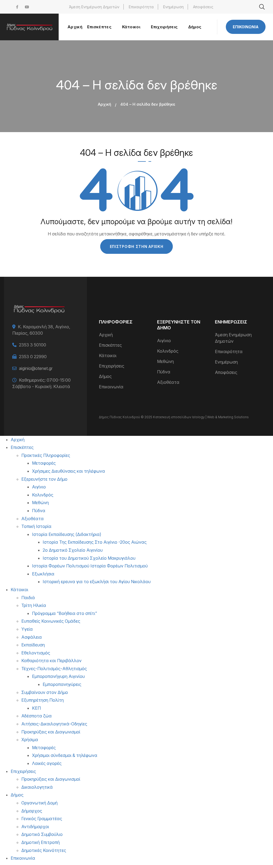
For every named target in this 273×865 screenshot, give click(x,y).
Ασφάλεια (31, 637)
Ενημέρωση (173, 7)
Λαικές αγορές (47, 763)
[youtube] (27, 7)
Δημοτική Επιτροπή (40, 842)
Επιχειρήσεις (111, 366)
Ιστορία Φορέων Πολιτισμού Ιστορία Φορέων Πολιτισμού (90, 565)
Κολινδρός (167, 351)
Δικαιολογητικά (37, 787)
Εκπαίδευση (33, 644)
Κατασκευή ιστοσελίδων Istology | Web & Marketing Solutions (201, 417)
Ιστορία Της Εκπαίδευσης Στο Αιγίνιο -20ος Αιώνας (95, 542)
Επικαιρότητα (141, 7)
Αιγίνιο (164, 340)
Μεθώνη (165, 361)
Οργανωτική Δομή (39, 802)
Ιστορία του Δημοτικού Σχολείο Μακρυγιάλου (89, 558)
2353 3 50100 (32, 344)
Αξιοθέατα (168, 382)
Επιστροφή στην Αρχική (136, 246)
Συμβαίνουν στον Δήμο (44, 692)
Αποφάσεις (203, 7)
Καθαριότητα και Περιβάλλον (51, 660)
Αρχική (104, 104)
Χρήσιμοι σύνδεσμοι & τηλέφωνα (64, 755)
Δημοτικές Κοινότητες (43, 850)
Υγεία (27, 629)
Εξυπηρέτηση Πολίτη (42, 700)
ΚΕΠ (36, 708)
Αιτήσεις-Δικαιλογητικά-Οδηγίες (54, 723)
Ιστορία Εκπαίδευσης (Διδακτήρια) (66, 534)
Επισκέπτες (110, 345)
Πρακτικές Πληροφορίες (45, 455)
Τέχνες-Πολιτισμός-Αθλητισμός (54, 668)
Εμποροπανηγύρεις (62, 684)
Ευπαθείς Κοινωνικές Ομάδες (50, 621)
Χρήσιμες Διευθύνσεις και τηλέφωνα (68, 471)
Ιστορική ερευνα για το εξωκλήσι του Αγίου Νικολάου (97, 581)
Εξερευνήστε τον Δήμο (44, 479)
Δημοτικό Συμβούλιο (42, 834)
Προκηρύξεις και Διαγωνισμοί (50, 731)
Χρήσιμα (29, 739)
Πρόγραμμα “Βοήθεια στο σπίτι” (64, 613)
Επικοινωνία (246, 27)
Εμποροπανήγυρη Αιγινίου (58, 676)
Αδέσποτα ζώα (36, 715)
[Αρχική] (29, 27)
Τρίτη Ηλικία (33, 605)
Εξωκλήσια (43, 573)
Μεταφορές (44, 463)
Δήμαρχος (31, 810)
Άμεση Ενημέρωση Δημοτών (94, 7)
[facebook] (17, 7)
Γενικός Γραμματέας (41, 818)
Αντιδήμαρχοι (35, 826)
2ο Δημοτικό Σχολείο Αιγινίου (73, 550)
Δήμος (105, 376)
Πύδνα (163, 371)
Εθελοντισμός (35, 652)
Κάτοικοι (108, 355)
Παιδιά (28, 597)
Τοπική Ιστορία (36, 526)
